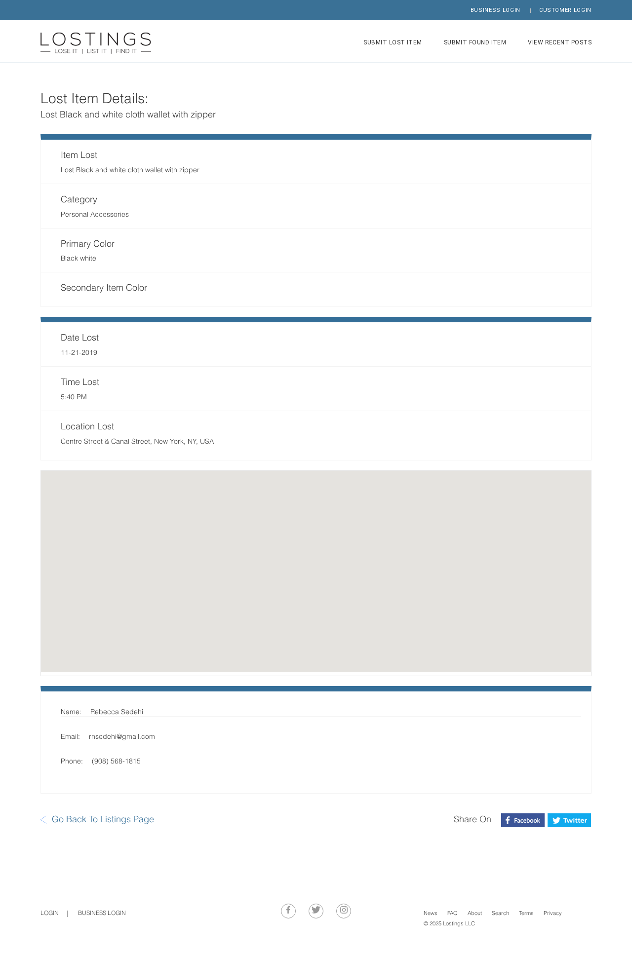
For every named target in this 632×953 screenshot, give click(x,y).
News (430, 913)
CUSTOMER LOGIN (565, 10)
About (475, 913)
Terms (526, 913)
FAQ (452, 913)
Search (500, 913)
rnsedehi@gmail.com (122, 737)
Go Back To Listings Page (103, 820)
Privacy (553, 913)
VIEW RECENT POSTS (560, 42)
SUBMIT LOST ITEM (392, 42)
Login (49, 913)
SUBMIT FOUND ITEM (475, 42)
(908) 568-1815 (116, 762)
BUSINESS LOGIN (495, 10)
